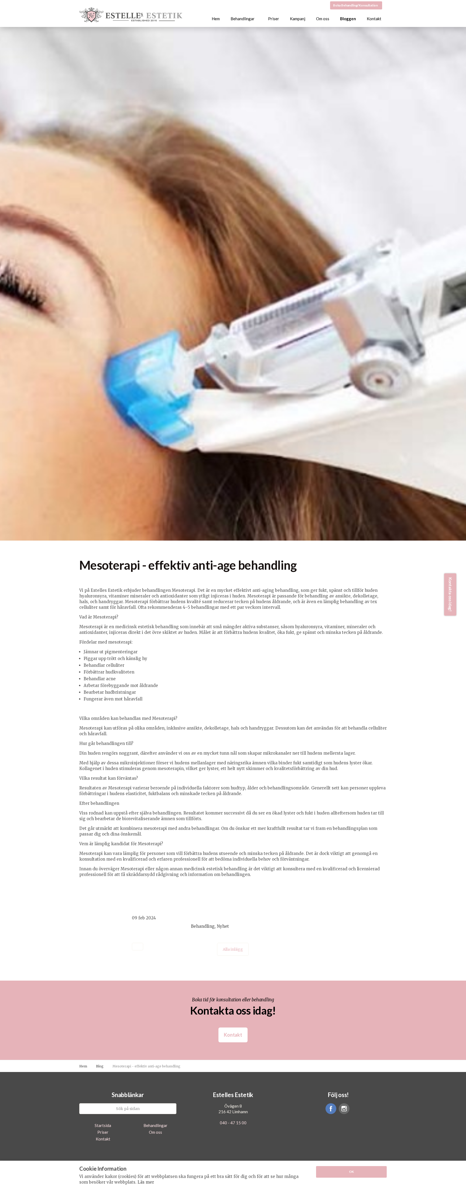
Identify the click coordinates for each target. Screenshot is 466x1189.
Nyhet (223, 926)
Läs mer (146, 1182)
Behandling (203, 926)
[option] (233, 383)
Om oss (322, 18)
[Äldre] (137, 946)
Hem (216, 18)
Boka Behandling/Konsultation (355, 5)
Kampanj (297, 18)
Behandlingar (243, 18)
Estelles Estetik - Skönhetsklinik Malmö (131, 15)
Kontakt (374, 18)
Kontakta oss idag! (450, 595)
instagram (344, 1108)
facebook (330, 1108)
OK (351, 1172)
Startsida (103, 1125)
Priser (273, 18)
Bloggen (348, 18)
